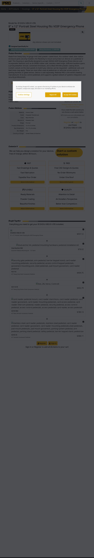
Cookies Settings (24, 95)
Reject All (53, 95)
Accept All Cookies (70, 95)
